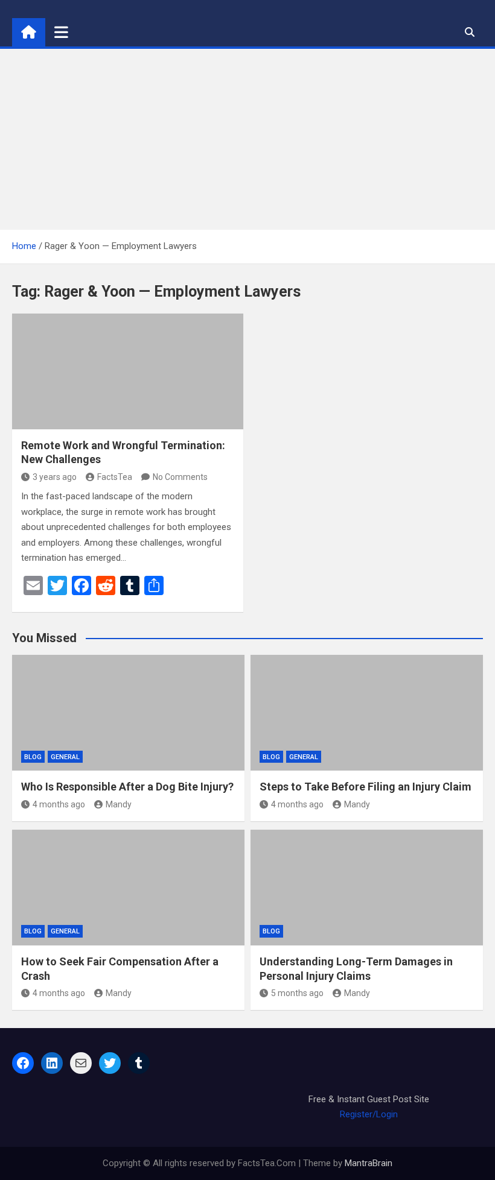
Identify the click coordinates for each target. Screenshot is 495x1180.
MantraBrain (368, 1163)
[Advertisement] (247, 139)
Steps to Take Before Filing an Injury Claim (365, 786)
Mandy (119, 804)
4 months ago (59, 804)
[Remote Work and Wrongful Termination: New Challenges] (127, 371)
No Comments (180, 477)
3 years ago (55, 477)
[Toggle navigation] (61, 32)
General (65, 757)
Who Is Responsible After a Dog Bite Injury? (127, 786)
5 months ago (297, 993)
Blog (33, 757)
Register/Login (369, 1114)
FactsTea (114, 477)
